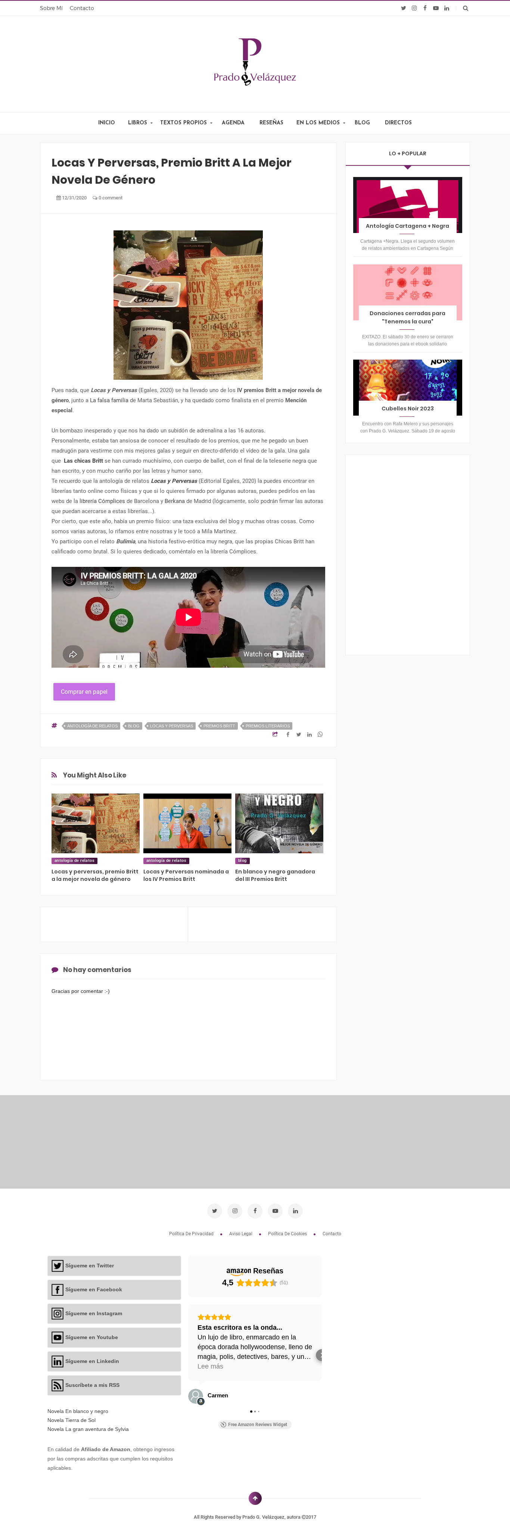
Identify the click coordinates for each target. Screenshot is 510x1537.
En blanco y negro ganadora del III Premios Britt (275, 875)
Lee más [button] (210, 1366)
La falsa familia (109, 400)
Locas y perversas (171, 726)
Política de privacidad (192, 1233)
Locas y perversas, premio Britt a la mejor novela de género (95, 875)
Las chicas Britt (83, 460)
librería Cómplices (102, 501)
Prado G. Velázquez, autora (272, 1517)
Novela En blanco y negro (77, 1411)
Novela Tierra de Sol (71, 1420)
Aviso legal (241, 1233)
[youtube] (436, 8)
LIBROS (137, 123)
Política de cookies (288, 1233)
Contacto (82, 8)
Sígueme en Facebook (93, 1289)
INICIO (106, 123)
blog (134, 726)
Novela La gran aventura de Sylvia (88, 1429)
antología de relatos (92, 726)
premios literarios (268, 726)
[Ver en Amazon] (195, 1396)
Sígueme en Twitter (89, 1266)
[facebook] (425, 8)
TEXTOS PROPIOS (183, 123)
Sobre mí (51, 8)
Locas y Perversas (174, 481)
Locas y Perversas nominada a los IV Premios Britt (186, 875)
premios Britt (219, 726)
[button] (188, 1355)
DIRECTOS (398, 123)
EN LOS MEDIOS (318, 123)
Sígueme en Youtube (91, 1337)
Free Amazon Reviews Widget (257, 1424)
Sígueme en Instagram (93, 1313)
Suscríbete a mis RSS (92, 1385)
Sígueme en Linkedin (92, 1361)
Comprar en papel (84, 691)
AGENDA (233, 123)
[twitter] (403, 8)
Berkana (175, 501)
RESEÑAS (271, 123)
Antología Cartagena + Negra (407, 226)
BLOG (362, 123)
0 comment (109, 198)
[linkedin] (446, 8)
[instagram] (414, 8)
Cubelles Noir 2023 (408, 408)
